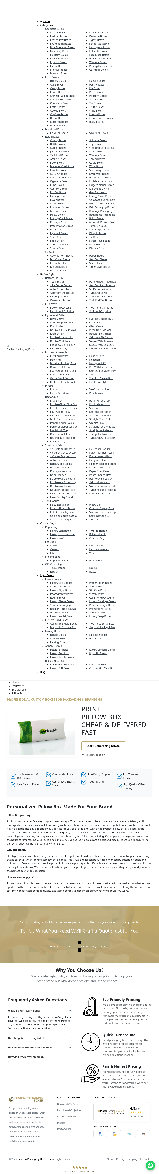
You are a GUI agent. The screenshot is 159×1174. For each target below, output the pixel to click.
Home (15, 682)
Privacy (120, 1159)
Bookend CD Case (67, 1104)
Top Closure (19, 689)
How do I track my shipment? (26, 1057)
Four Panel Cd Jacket (69, 1110)
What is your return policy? (25, 1010)
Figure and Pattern (68, 1116)
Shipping (132, 1159)
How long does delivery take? (26, 1038)
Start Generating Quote (103, 746)
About (110, 1159)
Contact (144, 1159)
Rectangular (64, 1129)
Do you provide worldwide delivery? (30, 1047)
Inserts (61, 1122)
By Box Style (19, 686)
